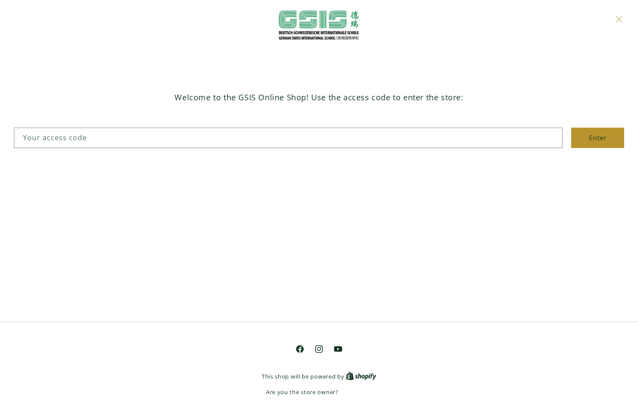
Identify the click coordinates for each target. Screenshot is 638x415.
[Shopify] (361, 376)
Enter (598, 137)
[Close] (618, 19)
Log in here (356, 392)
